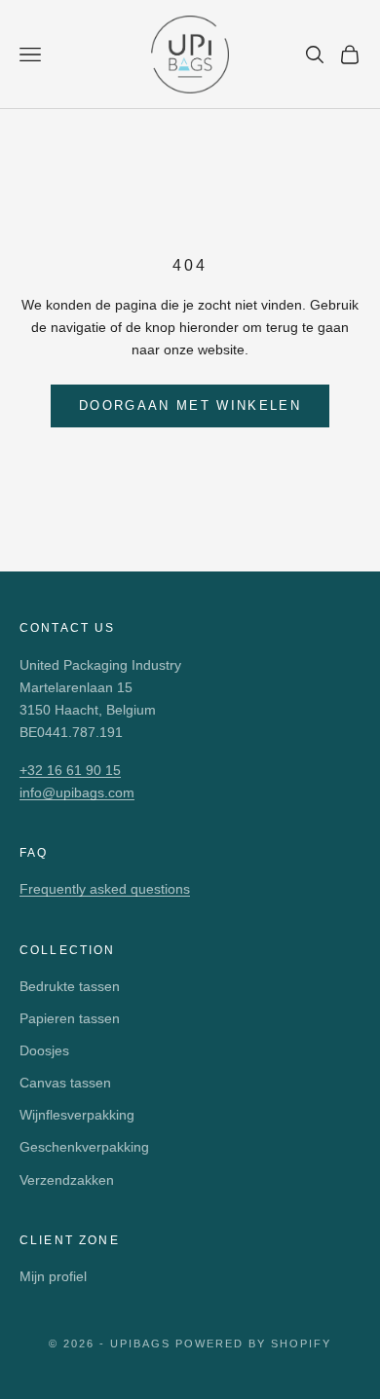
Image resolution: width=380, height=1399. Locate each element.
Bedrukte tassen (69, 986)
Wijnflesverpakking (76, 1115)
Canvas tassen (65, 1082)
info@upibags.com (76, 792)
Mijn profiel (53, 1276)
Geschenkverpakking (84, 1147)
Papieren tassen (69, 1018)
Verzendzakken (66, 1180)
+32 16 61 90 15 (70, 770)
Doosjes (44, 1050)
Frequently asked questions (104, 889)
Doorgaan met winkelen (190, 405)
